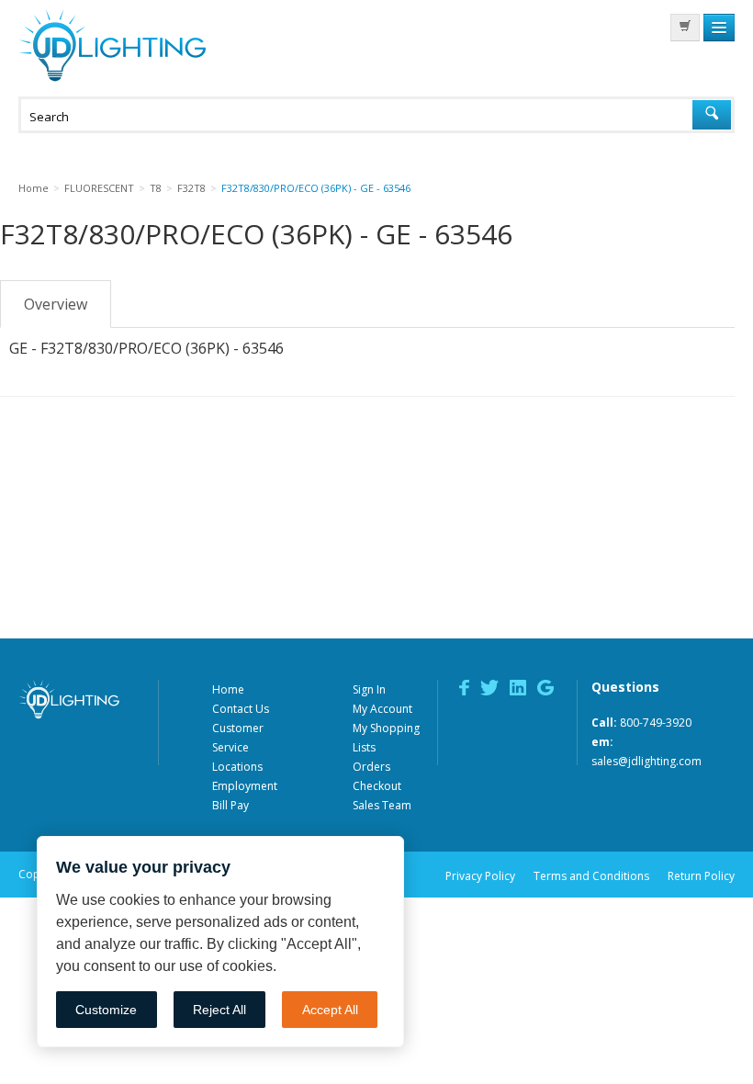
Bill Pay (230, 805)
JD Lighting (112, 45)
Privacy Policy (480, 876)
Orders (371, 766)
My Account (382, 709)
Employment (244, 786)
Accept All (330, 1009)
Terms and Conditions (591, 876)
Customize (106, 1009)
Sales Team (382, 805)
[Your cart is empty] (685, 27)
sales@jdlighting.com (646, 761)
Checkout (377, 786)
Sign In (369, 689)
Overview (55, 304)
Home (228, 689)
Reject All (219, 1009)
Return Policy (701, 876)
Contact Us (240, 709)
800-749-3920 (655, 722)
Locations (237, 766)
